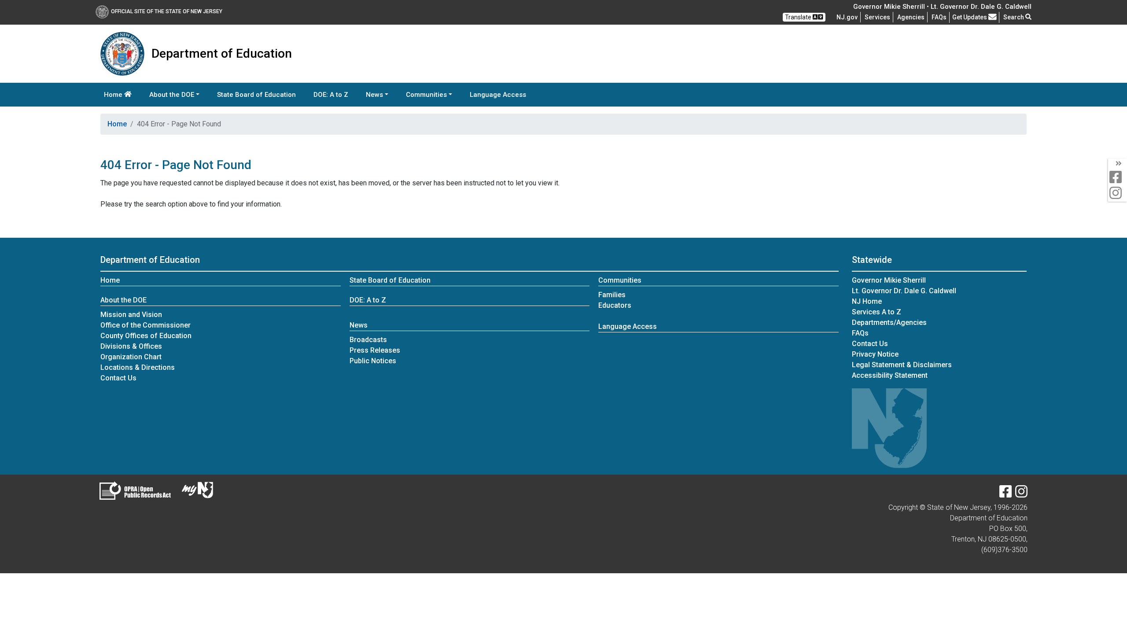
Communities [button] (426, 95)
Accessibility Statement (890, 375)
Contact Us (118, 378)
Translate (799, 17)
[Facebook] (1005, 494)
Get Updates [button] (970, 17)
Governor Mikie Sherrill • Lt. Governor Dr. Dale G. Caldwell (942, 7)
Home (114, 95)
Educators (614, 305)
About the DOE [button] (171, 95)
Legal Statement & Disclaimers (902, 365)
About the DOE (123, 300)
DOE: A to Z (330, 95)
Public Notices (373, 361)
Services (877, 17)
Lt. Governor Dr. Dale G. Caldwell (904, 291)
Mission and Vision (131, 314)
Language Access (498, 95)
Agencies (910, 17)
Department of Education (150, 259)
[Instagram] (1021, 494)
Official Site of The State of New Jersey (166, 11)
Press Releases (375, 350)
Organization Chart (131, 357)
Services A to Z (876, 312)
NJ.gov (847, 17)
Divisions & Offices (131, 346)
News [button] (374, 95)
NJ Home (867, 301)
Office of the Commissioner (145, 325)
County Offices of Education (146, 336)
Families (612, 295)
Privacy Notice (875, 354)
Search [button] (1014, 17)
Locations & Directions (137, 367)
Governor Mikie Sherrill (889, 280)
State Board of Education (256, 95)
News (359, 325)
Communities (619, 280)
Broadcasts (368, 339)
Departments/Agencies (889, 322)
